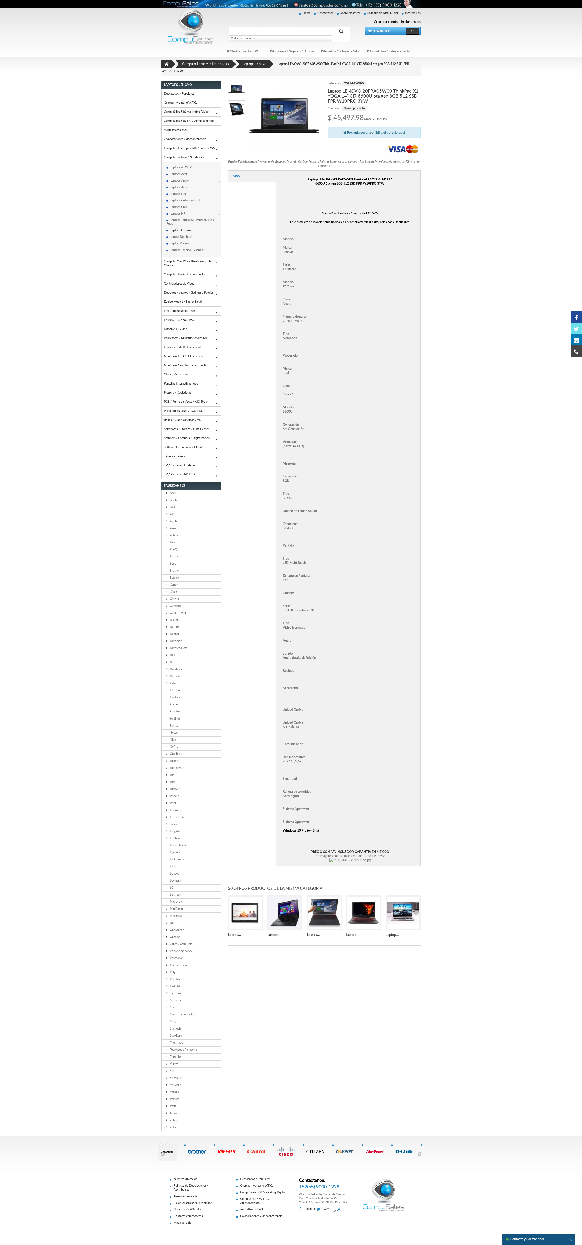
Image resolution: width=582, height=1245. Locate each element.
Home (307, 13)
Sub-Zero (175, 1035)
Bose (172, 563)
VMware (175, 1085)
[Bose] (169, 1151)
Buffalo (174, 577)
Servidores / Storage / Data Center (186, 429)
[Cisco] (287, 1151)
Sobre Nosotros (350, 13)
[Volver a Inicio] (166, 64)
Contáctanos (325, 13)
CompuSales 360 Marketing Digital (186, 111)
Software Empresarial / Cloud (183, 447)
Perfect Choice (179, 965)
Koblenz (174, 838)
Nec (172, 923)
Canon (173, 584)
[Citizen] (317, 1151)
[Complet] (346, 1151)
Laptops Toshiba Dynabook (187, 250)
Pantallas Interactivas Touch (181, 383)
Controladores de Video (179, 283)
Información (413, 13)
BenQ (173, 549)
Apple (173, 521)
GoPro (173, 746)
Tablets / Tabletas (175, 456)
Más (236, 176)
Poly (172, 972)
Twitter (326, 1209)
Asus (172, 528)
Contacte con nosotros (188, 1216)
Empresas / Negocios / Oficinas (293, 51)
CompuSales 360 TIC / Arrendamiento (189, 121)
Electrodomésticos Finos (180, 311)
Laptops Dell (178, 193)
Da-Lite (174, 627)
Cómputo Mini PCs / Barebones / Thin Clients (188, 263)
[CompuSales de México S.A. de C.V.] (383, 1195)
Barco (173, 542)
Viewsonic (176, 1078)
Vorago (174, 1092)
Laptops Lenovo (180, 230)
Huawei (174, 789)
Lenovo (174, 873)
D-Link (174, 620)
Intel (172, 803)
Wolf (172, 1106)
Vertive (174, 1063)
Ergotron (175, 711)
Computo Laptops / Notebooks (184, 157)
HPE (172, 782)
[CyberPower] (376, 1151)
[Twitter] (576, 328)
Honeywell (176, 768)
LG (171, 887)
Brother (174, 570)
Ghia (172, 739)
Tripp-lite (175, 1056)
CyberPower (177, 613)
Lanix (172, 866)
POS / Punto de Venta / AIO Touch (186, 401)
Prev (162, 1154)
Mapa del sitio (182, 1222)
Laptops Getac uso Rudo (185, 200)
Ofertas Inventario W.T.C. (246, 51)
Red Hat (174, 986)
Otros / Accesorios (176, 374)
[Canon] (258, 1151)
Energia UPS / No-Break (179, 320)
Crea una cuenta (386, 22)
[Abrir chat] (564, 1239)
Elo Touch (175, 697)
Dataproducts (178, 648)
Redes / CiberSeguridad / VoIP (183, 420)
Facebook (310, 1209)
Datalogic (175, 641)
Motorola (175, 916)
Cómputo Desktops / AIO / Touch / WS (189, 148)
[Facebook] (576, 317)
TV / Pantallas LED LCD (179, 474)
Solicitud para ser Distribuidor (193, 1203)
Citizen (174, 599)
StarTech (175, 1028)
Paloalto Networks (181, 951)
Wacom (174, 1099)
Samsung (175, 993)
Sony (172, 1021)
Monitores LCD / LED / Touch (183, 356)
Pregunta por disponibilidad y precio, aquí (375, 132)
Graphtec (175, 753)
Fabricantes (174, 485)
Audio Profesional (175, 130)
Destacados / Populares (179, 93)
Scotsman (175, 1000)
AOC (172, 507)
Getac (173, 732)
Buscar (341, 36)
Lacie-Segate (177, 859)
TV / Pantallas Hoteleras (179, 465)
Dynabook (176, 676)
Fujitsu (173, 725)
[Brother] (198, 1151)
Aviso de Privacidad (186, 1196)
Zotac (173, 1127)
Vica (172, 1071)
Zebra (173, 1120)
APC (172, 514)
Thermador (176, 1042)
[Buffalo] (228, 1151)
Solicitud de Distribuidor (382, 13)
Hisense (174, 761)
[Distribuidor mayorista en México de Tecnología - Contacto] (291, 4)
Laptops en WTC (181, 167)
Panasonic (176, 958)
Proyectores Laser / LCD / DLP (184, 411)
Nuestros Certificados (188, 1209)
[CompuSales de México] (188, 26)
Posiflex (174, 979)
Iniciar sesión (411, 22)
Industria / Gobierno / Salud (342, 51)
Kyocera (174, 852)
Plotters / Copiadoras (177, 392)
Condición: (334, 108)
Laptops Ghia (178, 207)
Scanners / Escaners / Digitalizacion (187, 438)
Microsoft (175, 901)
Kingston (175, 831)
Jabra (173, 824)
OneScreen (176, 930)
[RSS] (340, 1209)
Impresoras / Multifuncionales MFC (187, 338)
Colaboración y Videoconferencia (185, 139)
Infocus (174, 796)
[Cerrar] (570, 1239)
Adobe (173, 500)
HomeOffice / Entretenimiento (389, 51)
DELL (173, 655)
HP (171, 775)
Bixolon (174, 556)
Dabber (174, 634)
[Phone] (576, 351)
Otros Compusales (181, 944)
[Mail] (576, 339)
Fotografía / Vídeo (175, 329)
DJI (171, 662)
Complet (175, 606)
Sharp (173, 1007)
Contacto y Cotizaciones (527, 1239)
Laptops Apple (179, 180)
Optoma (174, 937)
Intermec (175, 810)
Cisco (173, 591)
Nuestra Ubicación (185, 1179)
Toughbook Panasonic (183, 1049)
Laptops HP (177, 213)
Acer (172, 493)
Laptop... (234, 935)
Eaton (173, 683)
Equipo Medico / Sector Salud (183, 301)
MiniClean (176, 909)
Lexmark (175, 880)
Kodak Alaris (177, 845)
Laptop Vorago (179, 243)
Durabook (176, 669)
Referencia (334, 83)
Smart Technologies (182, 1014)
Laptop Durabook (181, 236)
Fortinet (174, 718)
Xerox (173, 1113)
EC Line (174, 690)
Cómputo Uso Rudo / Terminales (185, 274)
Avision (174, 535)
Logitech (175, 894)
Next (419, 1154)
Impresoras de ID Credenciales (183, 347)
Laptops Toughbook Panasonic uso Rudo (190, 222)
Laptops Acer (178, 174)
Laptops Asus (179, 187)
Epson (173, 704)
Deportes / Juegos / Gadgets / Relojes (188, 292)
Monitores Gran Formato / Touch (185, 365)
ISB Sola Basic (178, 817)
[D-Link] (406, 1151)
